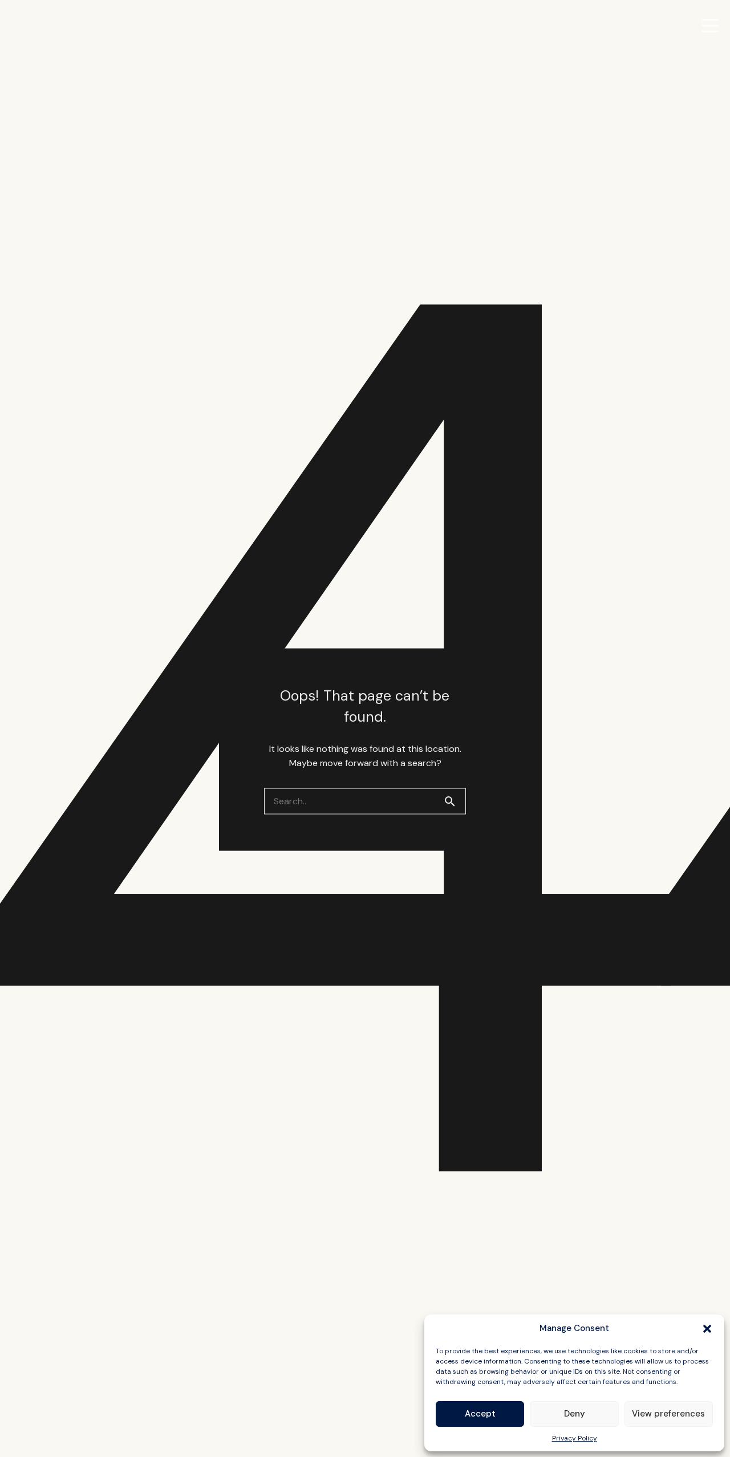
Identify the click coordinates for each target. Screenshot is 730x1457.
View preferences (668, 1413)
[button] (707, 1328)
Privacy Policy (574, 1438)
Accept (480, 1413)
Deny (574, 1413)
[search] (454, 801)
